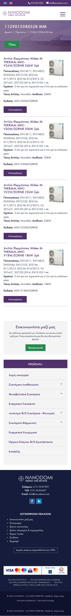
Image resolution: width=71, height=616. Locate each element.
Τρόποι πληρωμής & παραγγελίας (26, 530)
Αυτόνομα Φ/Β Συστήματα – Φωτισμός (32, 413)
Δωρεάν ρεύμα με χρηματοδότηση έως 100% (35, 550)
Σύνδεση (14, 537)
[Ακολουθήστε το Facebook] (32, 501)
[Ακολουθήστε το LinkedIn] (39, 501)
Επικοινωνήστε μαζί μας (21, 519)
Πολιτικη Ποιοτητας (17, 580)
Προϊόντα (20, 32)
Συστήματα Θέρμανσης (23, 423)
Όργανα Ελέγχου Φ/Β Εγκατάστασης (31, 442)
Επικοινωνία (35, 347)
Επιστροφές (15, 523)
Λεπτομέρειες (15, 109)
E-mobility (14, 451)
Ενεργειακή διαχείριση (22, 403)
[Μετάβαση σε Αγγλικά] (10, 4)
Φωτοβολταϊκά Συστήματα (24, 394)
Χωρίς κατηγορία (19, 375)
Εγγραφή (14, 541)
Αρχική (8, 32)
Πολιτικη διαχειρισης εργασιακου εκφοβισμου (29, 582)
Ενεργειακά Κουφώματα (23, 432)
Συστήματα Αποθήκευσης (24, 384)
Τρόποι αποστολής (19, 526)
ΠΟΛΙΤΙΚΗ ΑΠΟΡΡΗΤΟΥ (26, 601)
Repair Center (16, 533)
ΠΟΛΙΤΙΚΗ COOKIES (46, 601)
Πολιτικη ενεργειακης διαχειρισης (45, 580)
